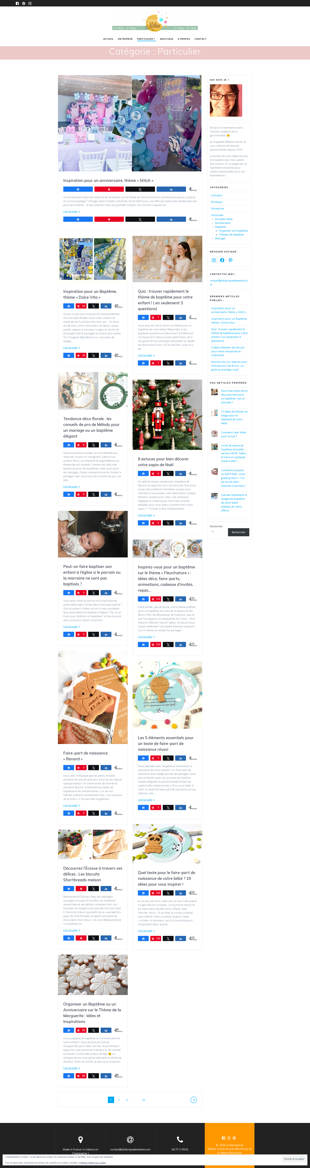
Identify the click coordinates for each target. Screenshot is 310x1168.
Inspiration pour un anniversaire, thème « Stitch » (108, 180)
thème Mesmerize (231, 1153)
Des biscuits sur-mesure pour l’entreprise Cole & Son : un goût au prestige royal (229, 365)
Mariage (220, 238)
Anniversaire (222, 223)
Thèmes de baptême (231, 234)
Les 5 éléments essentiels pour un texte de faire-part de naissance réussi (166, 743)
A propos (184, 38)
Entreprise (125, 38)
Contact (200, 38)
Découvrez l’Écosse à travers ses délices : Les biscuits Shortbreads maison (92, 874)
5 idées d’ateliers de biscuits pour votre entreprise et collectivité (228, 351)
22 (145, 1100)
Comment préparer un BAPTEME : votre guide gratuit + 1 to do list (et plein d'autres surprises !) (233, 477)
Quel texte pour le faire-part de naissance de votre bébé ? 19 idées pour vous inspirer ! (166, 878)
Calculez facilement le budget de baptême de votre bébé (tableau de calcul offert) (234, 502)
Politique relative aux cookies (92, 1162)
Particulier (145, 38)
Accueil (108, 38)
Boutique (166, 38)
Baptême (220, 227)
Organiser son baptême (233, 230)
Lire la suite (70, 211)
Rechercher (216, 526)
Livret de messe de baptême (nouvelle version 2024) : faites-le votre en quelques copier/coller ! (234, 453)
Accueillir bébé (223, 219)
